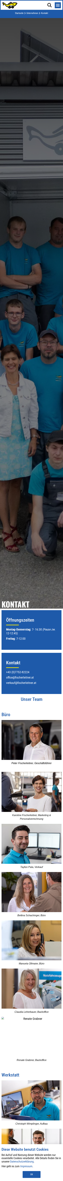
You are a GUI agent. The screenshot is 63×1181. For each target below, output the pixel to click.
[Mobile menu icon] (58, 5)
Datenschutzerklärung (22, 1161)
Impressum (26, 1166)
